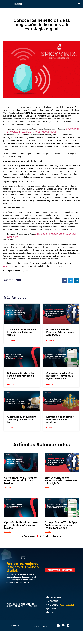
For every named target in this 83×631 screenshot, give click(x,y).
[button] (79, 4)
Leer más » (11, 340)
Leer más (7, 487)
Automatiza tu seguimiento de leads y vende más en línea (22, 419)
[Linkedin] (68, 626)
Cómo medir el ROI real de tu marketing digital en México (21, 332)
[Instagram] (63, 626)
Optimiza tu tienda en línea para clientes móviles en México (21, 376)
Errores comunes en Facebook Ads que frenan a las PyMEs (60, 332)
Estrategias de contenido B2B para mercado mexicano (60, 419)
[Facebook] (58, 626)
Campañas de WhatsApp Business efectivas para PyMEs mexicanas (59, 376)
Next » (57, 536)
